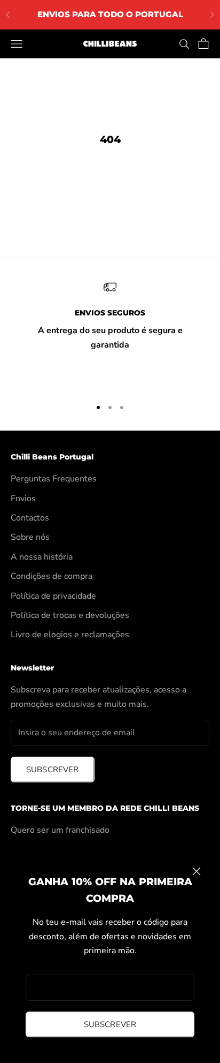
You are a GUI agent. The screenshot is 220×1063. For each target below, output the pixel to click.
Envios (23, 498)
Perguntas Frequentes (54, 479)
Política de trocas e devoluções (70, 615)
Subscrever (110, 1024)
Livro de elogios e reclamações (70, 634)
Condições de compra (51, 576)
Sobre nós (30, 537)
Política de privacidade (53, 596)
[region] (110, 335)
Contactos (30, 518)
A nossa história (42, 557)
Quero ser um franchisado (60, 830)
